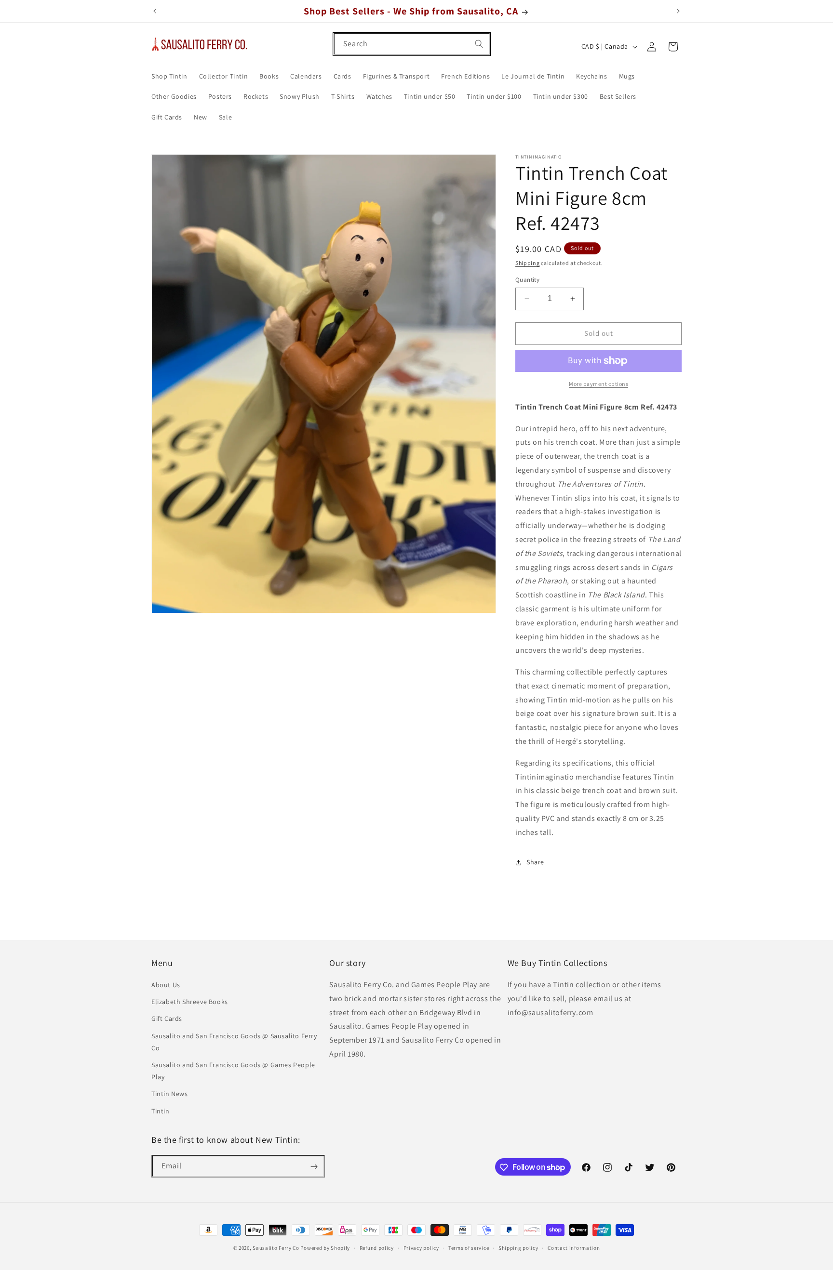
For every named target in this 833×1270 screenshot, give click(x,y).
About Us (165, 985)
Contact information (574, 1247)
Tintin (160, 1111)
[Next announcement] (678, 11)
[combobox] (412, 44)
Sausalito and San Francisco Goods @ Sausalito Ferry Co (234, 1042)
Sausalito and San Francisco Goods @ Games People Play (233, 1070)
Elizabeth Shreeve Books (189, 1002)
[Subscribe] (313, 1166)
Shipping (527, 262)
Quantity (527, 280)
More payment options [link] (598, 383)
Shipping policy (518, 1247)
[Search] (479, 43)
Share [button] (535, 862)
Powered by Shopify (325, 1247)
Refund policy (377, 1247)
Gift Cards (166, 1019)
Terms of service (468, 1247)
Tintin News (169, 1094)
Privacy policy (421, 1247)
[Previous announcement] (154, 11)
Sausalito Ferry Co (276, 1247)
